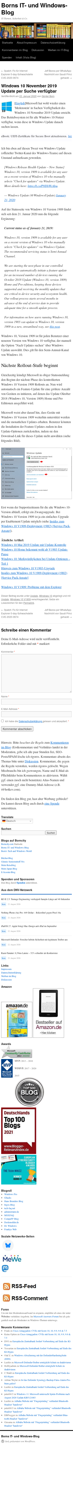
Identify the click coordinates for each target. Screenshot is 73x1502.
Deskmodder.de (11, 1222)
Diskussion (38, 50)
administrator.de (11, 1211)
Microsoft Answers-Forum (46, 1316)
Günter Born (48, 96)
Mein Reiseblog (8, 865)
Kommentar (8, 651)
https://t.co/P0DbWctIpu (42, 186)
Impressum (6, 969)
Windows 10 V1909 (20, 599)
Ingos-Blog (9, 1204)
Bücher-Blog (7, 858)
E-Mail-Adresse (10, 708)
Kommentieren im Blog (15, 50)
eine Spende (51, 803)
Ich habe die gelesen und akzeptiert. (37, 721)
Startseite (7, 42)
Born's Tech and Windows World (16, 851)
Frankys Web (10, 1229)
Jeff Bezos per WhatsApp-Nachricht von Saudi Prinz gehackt (58, 74)
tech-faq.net (9, 1208)
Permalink (28, 602)
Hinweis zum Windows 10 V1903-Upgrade (28, 568)
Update (34, 595)
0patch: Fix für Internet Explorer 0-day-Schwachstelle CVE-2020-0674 (17, 74)
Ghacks (7, 1197)
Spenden (7, 57)
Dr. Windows (10, 1225)
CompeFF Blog (11, 1218)
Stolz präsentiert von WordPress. (20, 1441)
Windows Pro (10, 1194)
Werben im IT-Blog (58, 50)
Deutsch (10, 820)
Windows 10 (45, 595)
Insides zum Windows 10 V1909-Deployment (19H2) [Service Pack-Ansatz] (35, 526)
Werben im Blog (8, 976)
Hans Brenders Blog (13, 1201)
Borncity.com (7, 843)
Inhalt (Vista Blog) (26, 57)
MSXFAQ (9, 1215)
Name (5, 696)
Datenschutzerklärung (53, 42)
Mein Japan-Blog (9, 868)
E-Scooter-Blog (8, 872)
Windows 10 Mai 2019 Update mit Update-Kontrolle (33, 545)
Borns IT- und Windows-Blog (34, 8)
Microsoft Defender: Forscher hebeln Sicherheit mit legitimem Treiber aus (34, 939)
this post (55, 326)
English (20, 103)
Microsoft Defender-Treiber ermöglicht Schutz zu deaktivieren (42, 1362)
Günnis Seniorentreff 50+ (13, 861)
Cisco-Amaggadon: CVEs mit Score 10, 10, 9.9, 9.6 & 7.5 (40, 1330)
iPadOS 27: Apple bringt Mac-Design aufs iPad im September (29, 926)
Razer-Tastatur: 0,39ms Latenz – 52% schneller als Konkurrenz (29, 953)
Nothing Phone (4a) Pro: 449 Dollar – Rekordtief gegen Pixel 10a (31, 912)
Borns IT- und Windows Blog (15, 847)
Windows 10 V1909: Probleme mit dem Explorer (31, 587)
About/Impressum (27, 42)
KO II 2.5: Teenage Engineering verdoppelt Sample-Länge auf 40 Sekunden (35, 899)
